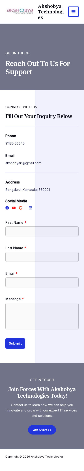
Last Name (15, 248)
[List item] (7, 208)
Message (14, 299)
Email (11, 273)
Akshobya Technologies (51, 11)
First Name (15, 222)
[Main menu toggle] (73, 11)
